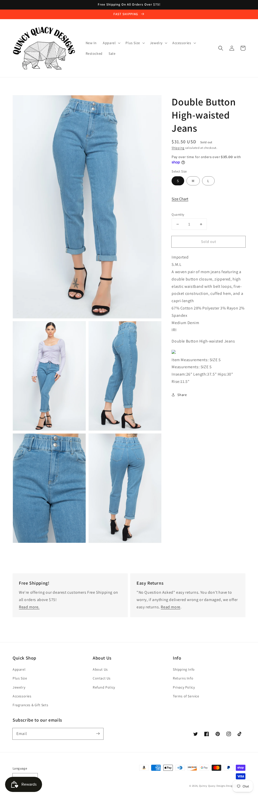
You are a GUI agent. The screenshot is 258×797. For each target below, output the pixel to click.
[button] (220, 48)
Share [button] (182, 394)
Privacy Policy (184, 687)
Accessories (22, 696)
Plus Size (20, 678)
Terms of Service (186, 696)
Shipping (178, 148)
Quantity (178, 214)
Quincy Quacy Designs (212, 785)
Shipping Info (184, 669)
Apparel (19, 669)
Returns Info (183, 678)
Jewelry (19, 687)
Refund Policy (104, 687)
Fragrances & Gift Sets (30, 705)
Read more (170, 607)
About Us (100, 669)
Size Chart (180, 199)
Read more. (29, 607)
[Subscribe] (97, 733)
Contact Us (102, 678)
